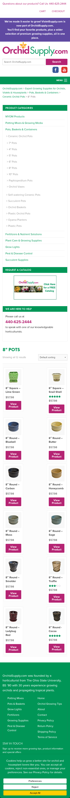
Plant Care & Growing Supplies (23, 240)
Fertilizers (13, 715)
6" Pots (13, 161)
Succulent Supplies (16, 260)
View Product (13, 405)
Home (41, 698)
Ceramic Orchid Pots (20, 136)
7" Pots (13, 143)
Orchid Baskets (17, 207)
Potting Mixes (15, 698)
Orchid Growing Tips (50, 704)
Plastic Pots (15, 226)
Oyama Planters (17, 220)
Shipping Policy (47, 731)
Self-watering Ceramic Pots (24, 195)
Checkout (58, 11)
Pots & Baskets (16, 704)
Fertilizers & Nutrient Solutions (23, 234)
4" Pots (13, 149)
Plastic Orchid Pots (19, 213)
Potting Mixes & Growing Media (24, 123)
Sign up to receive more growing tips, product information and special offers (33, 750)
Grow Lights (12, 247)
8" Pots (13, 168)
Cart (42, 11)
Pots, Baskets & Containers (21, 129)
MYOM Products (14, 116)
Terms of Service (47, 737)
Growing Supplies (17, 720)
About (41, 709)
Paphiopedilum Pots (20, 180)
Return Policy (45, 726)
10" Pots (13, 174)
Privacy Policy (46, 720)
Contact (42, 715)
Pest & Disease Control (18, 253)
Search (56, 62)
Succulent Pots (17, 201)
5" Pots (13, 155)
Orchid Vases (16, 186)
